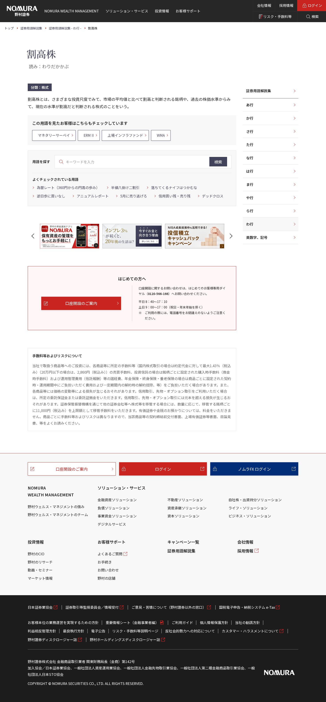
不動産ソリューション (185, 499)
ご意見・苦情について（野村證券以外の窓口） (169, 607)
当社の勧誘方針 (247, 622)
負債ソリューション (114, 508)
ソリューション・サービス (121, 488)
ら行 (249, 210)
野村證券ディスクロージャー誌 (52, 639)
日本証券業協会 (40, 607)
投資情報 (36, 542)
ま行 (249, 184)
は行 (249, 171)
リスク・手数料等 (277, 16)
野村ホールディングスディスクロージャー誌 (125, 639)
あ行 (249, 104)
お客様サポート (112, 542)
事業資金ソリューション (117, 516)
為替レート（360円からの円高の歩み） (68, 187)
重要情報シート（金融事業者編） (132, 622)
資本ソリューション (183, 516)
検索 (218, 162)
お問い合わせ (108, 570)
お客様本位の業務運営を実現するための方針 (63, 622)
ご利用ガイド (182, 622)
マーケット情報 (40, 578)
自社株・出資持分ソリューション (255, 499)
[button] (34, 236)
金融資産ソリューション (117, 499)
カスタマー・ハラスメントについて (250, 631)
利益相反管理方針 (42, 631)
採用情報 (286, 5)
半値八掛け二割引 (125, 187)
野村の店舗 (106, 578)
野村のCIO (36, 553)
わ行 (249, 224)
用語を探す (41, 161)
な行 (249, 157)
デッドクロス (212, 196)
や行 (249, 197)
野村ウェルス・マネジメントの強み (56, 506)
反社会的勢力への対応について (190, 631)
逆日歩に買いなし (51, 196)
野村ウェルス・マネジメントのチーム (58, 514)
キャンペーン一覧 (183, 542)
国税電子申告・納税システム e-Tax (247, 607)
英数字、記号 (256, 237)
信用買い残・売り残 (174, 196)
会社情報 (264, 5)
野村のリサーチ (40, 562)
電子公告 (98, 631)
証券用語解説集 (258, 90)
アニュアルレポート (93, 196)
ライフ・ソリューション (247, 508)
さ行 (249, 131)
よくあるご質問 (110, 553)
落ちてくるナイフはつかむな (174, 187)
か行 (249, 118)
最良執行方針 (73, 631)
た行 (249, 144)
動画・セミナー (40, 570)
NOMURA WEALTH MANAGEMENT (51, 491)
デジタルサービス (112, 524)
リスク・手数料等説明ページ (135, 631)
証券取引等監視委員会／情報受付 (92, 607)
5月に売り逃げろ (133, 196)
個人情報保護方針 (214, 622)
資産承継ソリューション (186, 508)
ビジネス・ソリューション (249, 516)
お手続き (105, 562)
